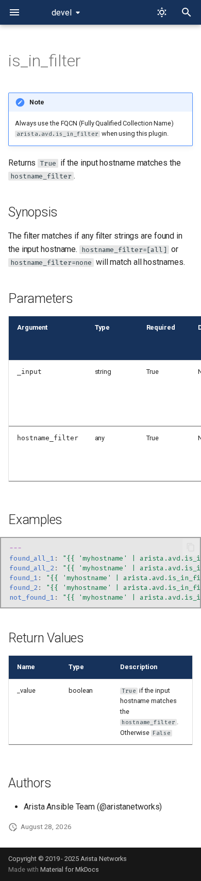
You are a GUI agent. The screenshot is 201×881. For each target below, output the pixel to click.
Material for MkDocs (69, 869)
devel (62, 12)
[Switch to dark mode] (162, 12)
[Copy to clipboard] (191, 547)
